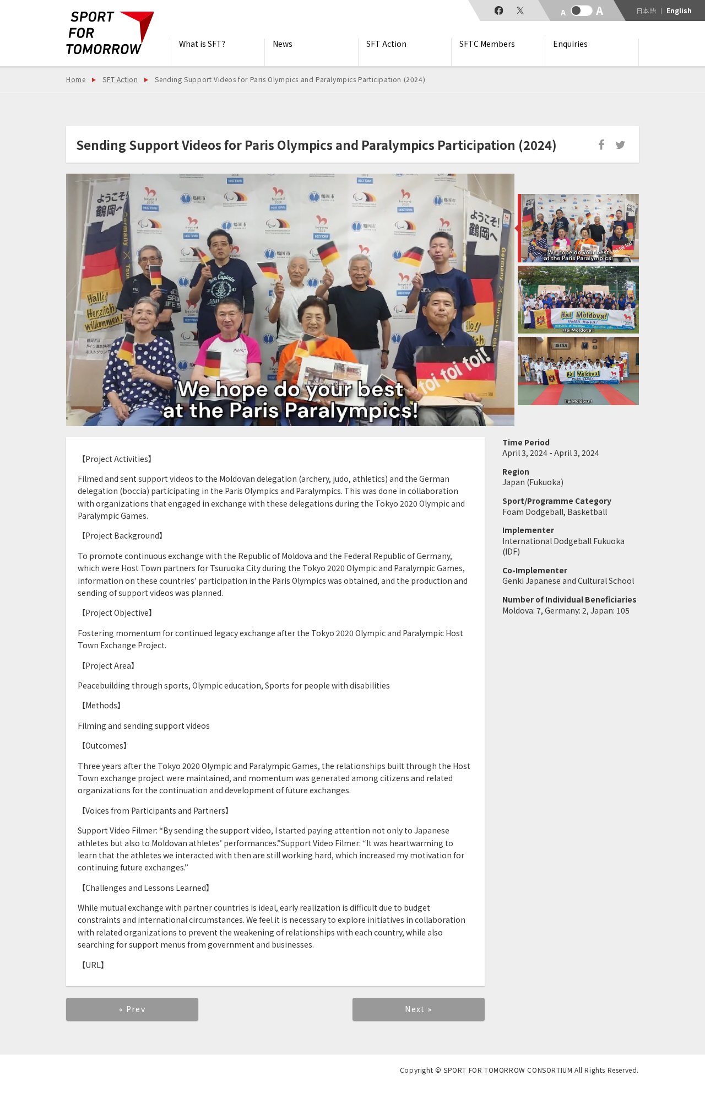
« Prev (132, 1008)
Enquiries (570, 44)
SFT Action (386, 44)
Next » (418, 1008)
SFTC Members (487, 44)
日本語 (646, 10)
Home (75, 79)
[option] (290, 300)
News (282, 44)
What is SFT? (202, 44)
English (679, 10)
